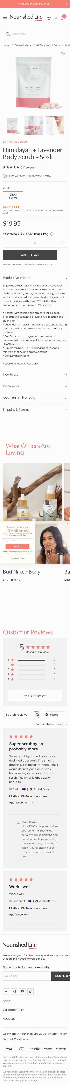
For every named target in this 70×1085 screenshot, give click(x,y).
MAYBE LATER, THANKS (17, 558)
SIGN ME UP (17, 546)
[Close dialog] (67, 523)
